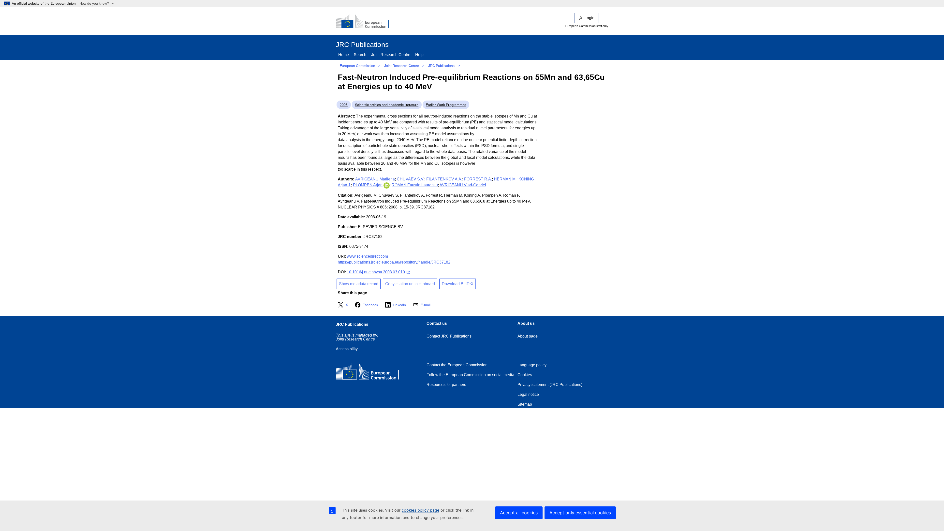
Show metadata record (358, 284)
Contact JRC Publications (449, 336)
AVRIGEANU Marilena (375, 179)
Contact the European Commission (457, 365)
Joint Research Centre (390, 55)
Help (419, 55)
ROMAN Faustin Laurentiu (415, 185)
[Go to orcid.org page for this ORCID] (387, 185)
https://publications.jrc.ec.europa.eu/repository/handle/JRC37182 (394, 262)
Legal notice (528, 394)
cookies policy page (420, 510)
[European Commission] (365, 21)
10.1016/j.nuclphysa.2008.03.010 (376, 272)
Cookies (524, 375)
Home (343, 55)
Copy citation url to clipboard (410, 284)
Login (589, 18)
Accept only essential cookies (580, 512)
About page (527, 336)
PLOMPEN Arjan (368, 185)
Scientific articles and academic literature (386, 105)
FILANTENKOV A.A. (444, 179)
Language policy (531, 365)
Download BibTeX (457, 284)
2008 (344, 105)
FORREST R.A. (478, 179)
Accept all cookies (519, 512)
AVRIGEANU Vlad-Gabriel (463, 185)
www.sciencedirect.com (367, 256)
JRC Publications (441, 66)
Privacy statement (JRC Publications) (549, 385)
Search (360, 55)
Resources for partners (446, 385)
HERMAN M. (505, 179)
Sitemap (524, 404)
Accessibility (347, 349)
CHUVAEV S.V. (410, 179)
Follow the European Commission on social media (470, 375)
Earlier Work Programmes (446, 105)
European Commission (357, 66)
